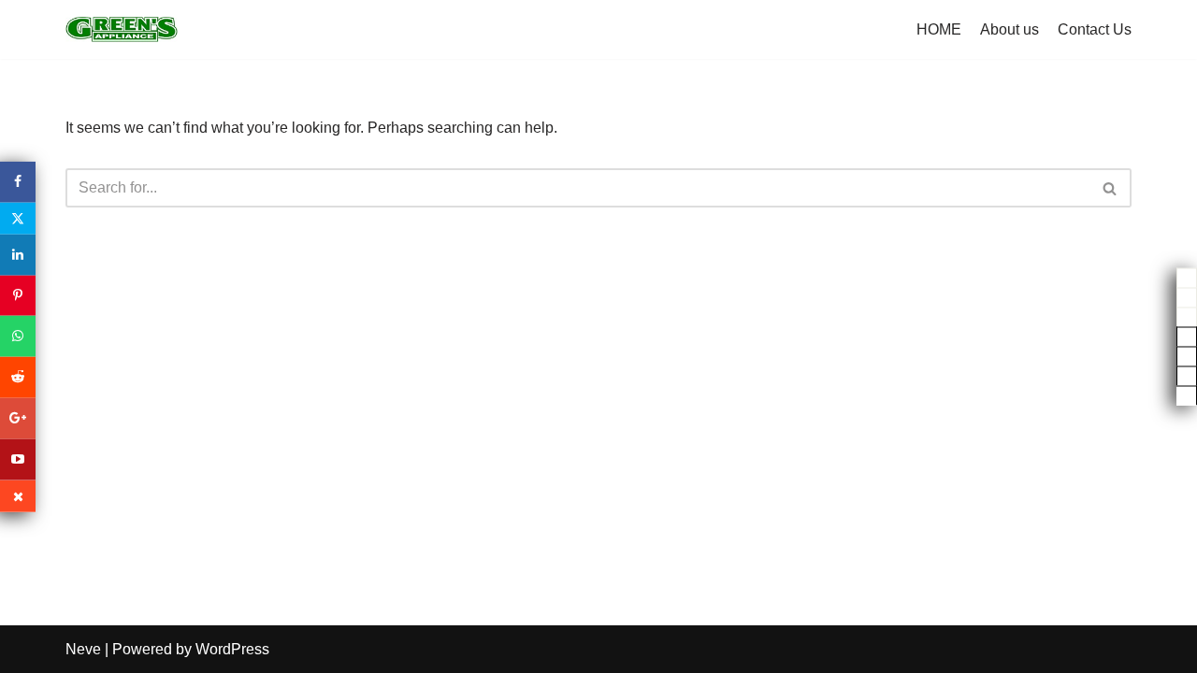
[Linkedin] (18, 255)
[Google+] (18, 418)
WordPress (232, 649)
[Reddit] (18, 377)
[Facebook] (18, 182)
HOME (938, 29)
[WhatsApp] (18, 336)
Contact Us (1095, 29)
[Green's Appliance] (121, 29)
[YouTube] (18, 459)
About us (1009, 29)
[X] (18, 219)
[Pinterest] (18, 295)
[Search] (1110, 188)
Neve (83, 649)
